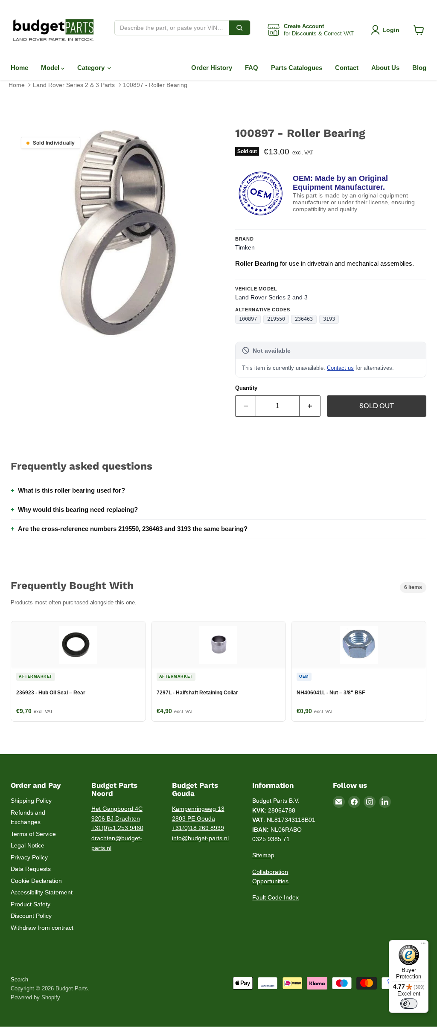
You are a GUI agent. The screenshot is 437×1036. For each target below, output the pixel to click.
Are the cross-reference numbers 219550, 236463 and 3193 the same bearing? (133, 528)
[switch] (408, 1003)
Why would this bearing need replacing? (78, 509)
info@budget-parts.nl (200, 838)
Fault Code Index (275, 897)
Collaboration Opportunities (270, 876)
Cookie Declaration (36, 880)
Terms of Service (33, 833)
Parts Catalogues (296, 67)
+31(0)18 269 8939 (198, 827)
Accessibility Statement (42, 892)
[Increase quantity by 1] (310, 406)
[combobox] (172, 27)
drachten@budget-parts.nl (116, 843)
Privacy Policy (29, 857)
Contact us (340, 368)
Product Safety (30, 904)
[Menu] (423, 945)
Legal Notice (27, 845)
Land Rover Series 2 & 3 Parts (74, 84)
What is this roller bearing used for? (71, 490)
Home (19, 67)
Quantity (246, 388)
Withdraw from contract (42, 927)
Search (19, 979)
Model (51, 67)
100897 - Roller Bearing (155, 84)
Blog (419, 67)
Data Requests (31, 868)
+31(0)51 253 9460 (117, 827)
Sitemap (263, 855)
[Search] (239, 27)
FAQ (251, 67)
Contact (346, 67)
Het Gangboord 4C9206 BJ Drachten (117, 813)
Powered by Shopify (35, 997)
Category (91, 67)
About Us (385, 67)
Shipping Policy (31, 800)
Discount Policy (31, 915)
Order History (211, 67)
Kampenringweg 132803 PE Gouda (198, 813)
